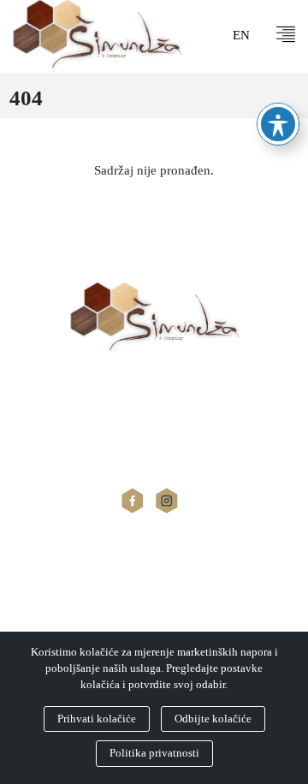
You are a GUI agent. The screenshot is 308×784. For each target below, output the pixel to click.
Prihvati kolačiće (96, 719)
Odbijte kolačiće (213, 719)
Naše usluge (41, 621)
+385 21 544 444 (55, 437)
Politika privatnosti (154, 753)
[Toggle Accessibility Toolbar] (278, 124)
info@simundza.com (65, 457)
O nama (30, 596)
